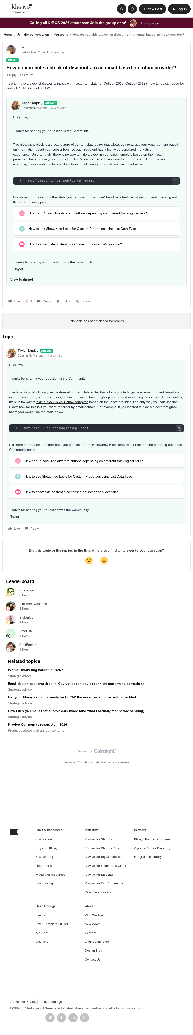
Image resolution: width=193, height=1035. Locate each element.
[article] (96, 440)
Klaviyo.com (44, 839)
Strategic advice (20, 676)
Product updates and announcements (36, 730)
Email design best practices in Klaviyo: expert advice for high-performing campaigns (76, 683)
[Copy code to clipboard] (175, 181)
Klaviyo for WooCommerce (104, 883)
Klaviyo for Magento (99, 874)
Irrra (21, 47)
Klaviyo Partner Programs (152, 839)
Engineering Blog (97, 941)
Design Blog (93, 950)
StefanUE (26, 617)
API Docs (42, 933)
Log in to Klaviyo (47, 848)
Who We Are (94, 915)
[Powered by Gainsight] (97, 752)
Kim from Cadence (33, 604)
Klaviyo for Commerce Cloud (105, 866)
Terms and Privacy (23, 1002)
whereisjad (27, 590)
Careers (90, 933)
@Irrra (22, 117)
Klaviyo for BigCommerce (103, 857)
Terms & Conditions (77, 762)
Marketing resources (50, 874)
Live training (44, 883)
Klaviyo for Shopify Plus (102, 848)
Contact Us (93, 959)
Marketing (60, 34)
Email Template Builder (52, 924)
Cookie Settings (50, 1002)
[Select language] (132, 9)
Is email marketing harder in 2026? (35, 670)
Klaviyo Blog (44, 857)
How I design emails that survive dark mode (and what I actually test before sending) (76, 711)
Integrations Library (148, 857)
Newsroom (93, 924)
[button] (5, 10)
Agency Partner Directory (152, 848)
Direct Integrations (98, 892)
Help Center (44, 866)
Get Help (42, 941)
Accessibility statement (113, 762)
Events (40, 915)
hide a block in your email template (106, 154)
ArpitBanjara (28, 644)
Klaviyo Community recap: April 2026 (37, 724)
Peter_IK (25, 631)
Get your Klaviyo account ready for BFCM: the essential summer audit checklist (72, 697)
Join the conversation (33, 34)
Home (8, 34)
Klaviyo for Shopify (98, 839)
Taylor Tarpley (32, 103)
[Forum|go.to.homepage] (22, 9)
